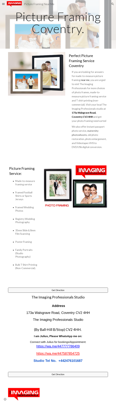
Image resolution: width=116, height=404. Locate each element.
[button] (3, 4)
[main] (58, 22)
